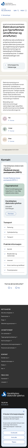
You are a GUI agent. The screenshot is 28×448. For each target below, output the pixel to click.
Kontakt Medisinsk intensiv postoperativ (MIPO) (12, 179)
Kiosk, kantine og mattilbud (15, 265)
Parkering (10, 227)
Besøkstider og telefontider (12, 255)
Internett (10, 260)
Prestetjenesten (12, 270)
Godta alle (14, 433)
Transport (10, 237)
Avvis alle (14, 437)
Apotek (9, 249)
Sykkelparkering (12, 232)
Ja (11, 288)
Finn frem (11, 213)
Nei (19, 288)
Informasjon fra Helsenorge (13, 66)
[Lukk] (24, 411)
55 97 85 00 (4, 404)
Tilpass (14, 442)
